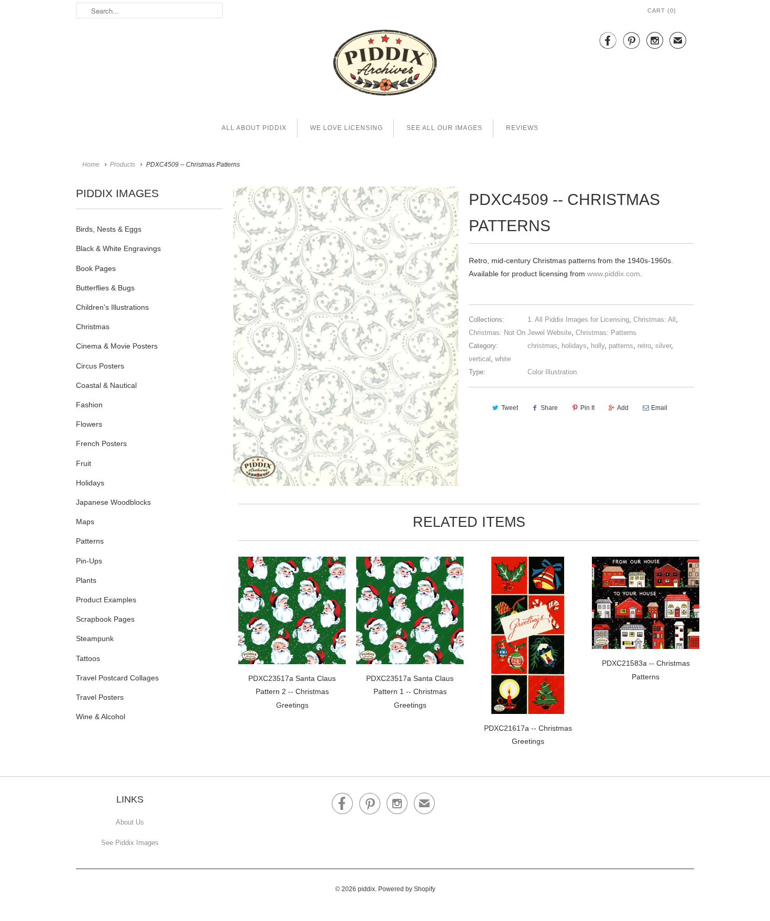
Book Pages (96, 268)
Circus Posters (100, 366)
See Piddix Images (130, 843)
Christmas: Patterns (606, 333)
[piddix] (385, 65)
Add (623, 407)
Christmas (92, 326)
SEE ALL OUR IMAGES (444, 128)
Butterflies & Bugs (105, 288)
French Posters (101, 443)
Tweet (509, 407)
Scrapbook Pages (105, 619)
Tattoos (88, 658)
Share (549, 407)
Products (122, 164)
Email (659, 407)
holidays (574, 346)
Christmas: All (654, 319)
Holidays (90, 483)
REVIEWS (522, 128)
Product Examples (106, 599)
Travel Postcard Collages (117, 678)
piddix (366, 889)
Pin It (587, 407)
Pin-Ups (89, 561)
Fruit (83, 463)
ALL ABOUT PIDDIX (254, 128)
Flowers (89, 424)
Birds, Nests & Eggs (108, 229)
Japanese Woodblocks (113, 502)
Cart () (661, 10)
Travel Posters (100, 697)
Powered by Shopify (406, 889)
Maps (85, 521)
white (503, 359)
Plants (86, 580)
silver (663, 346)
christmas (542, 346)
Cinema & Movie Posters (117, 346)
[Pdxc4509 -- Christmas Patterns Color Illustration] (345, 336)
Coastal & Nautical (106, 385)
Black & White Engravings (118, 248)
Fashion (89, 404)
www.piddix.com (613, 273)
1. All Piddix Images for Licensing (578, 319)
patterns (621, 346)
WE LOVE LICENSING (346, 128)
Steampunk (95, 638)
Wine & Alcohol (100, 716)
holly (597, 346)
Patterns (90, 541)
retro (644, 346)
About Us (130, 822)
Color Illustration (552, 372)
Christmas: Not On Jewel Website (520, 333)
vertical (480, 359)
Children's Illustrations (112, 307)
